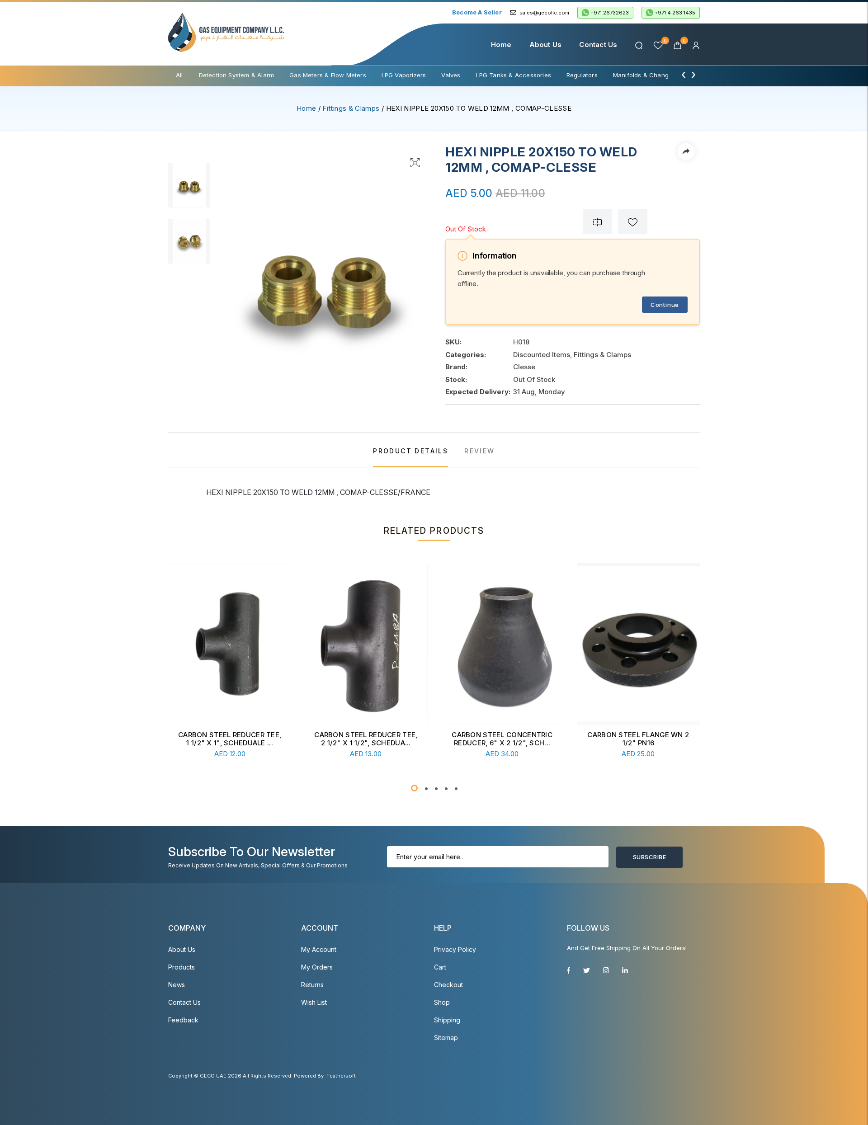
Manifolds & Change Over (650, 75)
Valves (450, 75)
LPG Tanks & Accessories (513, 75)
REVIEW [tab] (479, 451)
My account (318, 949)
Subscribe (649, 857)
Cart (440, 967)
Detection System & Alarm (236, 75)
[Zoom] (415, 161)
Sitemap (446, 1037)
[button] (414, 788)
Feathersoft (341, 1076)
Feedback (183, 1020)
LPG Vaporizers (404, 75)
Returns (312, 984)
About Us (545, 44)
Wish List (314, 1002)
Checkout (448, 984)
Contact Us (598, 44)
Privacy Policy (455, 949)
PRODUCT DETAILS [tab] (410, 451)
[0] (678, 44)
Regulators (582, 75)
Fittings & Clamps (350, 108)
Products (181, 967)
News (176, 984)
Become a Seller (477, 12)
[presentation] (684, 74)
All (179, 75)
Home (501, 44)
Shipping (447, 1020)
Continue (665, 304)
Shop (442, 1002)
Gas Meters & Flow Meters (327, 75)
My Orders (317, 967)
